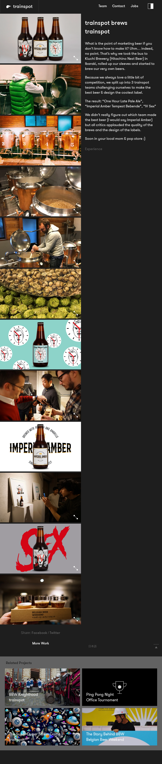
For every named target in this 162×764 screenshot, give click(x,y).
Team (103, 6)
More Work (40, 643)
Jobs (134, 6)
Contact (118, 6)
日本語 (92, 646)
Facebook (39, 633)
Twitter (55, 633)
